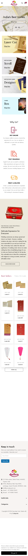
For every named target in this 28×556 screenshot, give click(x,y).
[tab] (6, 275)
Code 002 (7, 341)
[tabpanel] (14, 323)
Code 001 (20, 318)
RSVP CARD (7, 292)
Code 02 (7, 364)
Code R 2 (20, 294)
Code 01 (20, 341)
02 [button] (16, 27)
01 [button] (9, 27)
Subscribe (5, 461)
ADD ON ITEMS (20, 316)
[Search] (22, 3)
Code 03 (20, 364)
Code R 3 (7, 313)
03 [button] (19, 27)
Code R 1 (7, 294)
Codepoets (15, 513)
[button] (10, 264)
